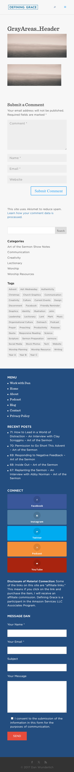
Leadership (14, 316)
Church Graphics (32, 295)
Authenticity (47, 289)
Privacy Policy (20, 416)
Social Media (15, 344)
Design (57, 300)
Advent (13, 289)
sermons (51, 338)
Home (14, 388)
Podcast (54, 322)
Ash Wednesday (28, 289)
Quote (12, 333)
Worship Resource (40, 349)
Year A (12, 355)
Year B (23, 355)
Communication (18, 252)
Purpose (55, 327)
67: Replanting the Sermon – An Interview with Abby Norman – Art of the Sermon (38, 474)
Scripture (13, 338)
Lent (41, 316)
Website (57, 344)
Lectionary (14, 263)
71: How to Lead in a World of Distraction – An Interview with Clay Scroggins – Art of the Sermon (35, 436)
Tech (46, 344)
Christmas (14, 295)
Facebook (31, 305)
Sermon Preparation (33, 338)
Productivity (40, 327)
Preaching (25, 327)
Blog (13, 405)
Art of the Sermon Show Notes (28, 246)
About (14, 394)
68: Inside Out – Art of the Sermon (34, 464)
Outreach (42, 322)
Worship (13, 268)
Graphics (13, 311)
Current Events (42, 300)
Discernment (15, 305)
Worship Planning (18, 349)
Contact (15, 410)
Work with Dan (20, 383)
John (51, 311)
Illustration (39, 311)
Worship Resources (20, 274)
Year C (33, 355)
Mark (50, 316)
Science (48, 333)
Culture (27, 300)
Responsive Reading (30, 333)
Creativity (14, 257)
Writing (58, 349)
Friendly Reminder (50, 305)
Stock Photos (33, 344)
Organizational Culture (21, 322)
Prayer (12, 327)
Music (60, 316)
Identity (26, 311)
